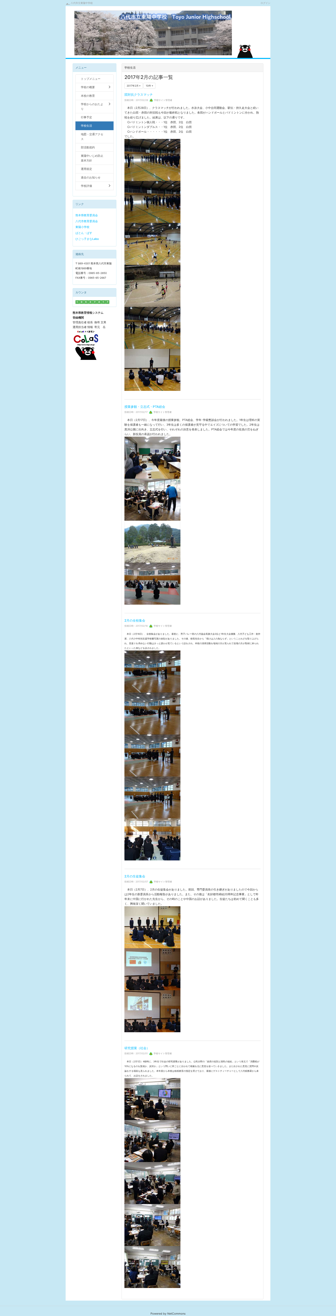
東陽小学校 (82, 227)
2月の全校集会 (134, 620)
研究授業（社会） (137, 1048)
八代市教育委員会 (86, 221)
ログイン (265, 2)
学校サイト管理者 (162, 100)
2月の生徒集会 (134, 876)
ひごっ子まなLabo (87, 239)
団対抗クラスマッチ (138, 94)
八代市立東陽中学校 (82, 2)
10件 (149, 85)
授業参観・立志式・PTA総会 (144, 407)
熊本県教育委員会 (86, 215)
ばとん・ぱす (83, 233)
